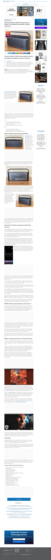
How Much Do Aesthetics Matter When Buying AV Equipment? (19, 505)
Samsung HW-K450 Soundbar (21, 402)
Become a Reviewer (25, 554)
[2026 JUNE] (41, 82)
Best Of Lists (45, 1)
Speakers (29, 1)
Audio (26, 1)
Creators (38, 1)
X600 (24, 295)
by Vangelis (12, 392)
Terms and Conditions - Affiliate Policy (29, 549)
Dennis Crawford (8, 61)
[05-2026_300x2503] (41, 39)
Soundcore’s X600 (7, 440)
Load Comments (19, 499)
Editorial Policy (17, 550)
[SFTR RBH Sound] (41, 49)
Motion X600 (8, 229)
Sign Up (19, 541)
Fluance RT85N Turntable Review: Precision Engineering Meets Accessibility (19, 514)
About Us (20, 554)
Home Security (27, 550)
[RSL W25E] (41, 60)
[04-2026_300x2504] (41, 71)
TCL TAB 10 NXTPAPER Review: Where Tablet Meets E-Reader (19, 516)
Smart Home (33, 1)
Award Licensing (17, 551)
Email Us (30, 554)
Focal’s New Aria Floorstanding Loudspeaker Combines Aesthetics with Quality (19, 508)
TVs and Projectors (21, 1)
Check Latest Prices (41, 27)
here (9, 235)
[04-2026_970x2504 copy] (25, 15)
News (41, 1)
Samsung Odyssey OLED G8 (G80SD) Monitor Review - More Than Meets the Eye (19, 511)
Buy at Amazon (25, 4)
